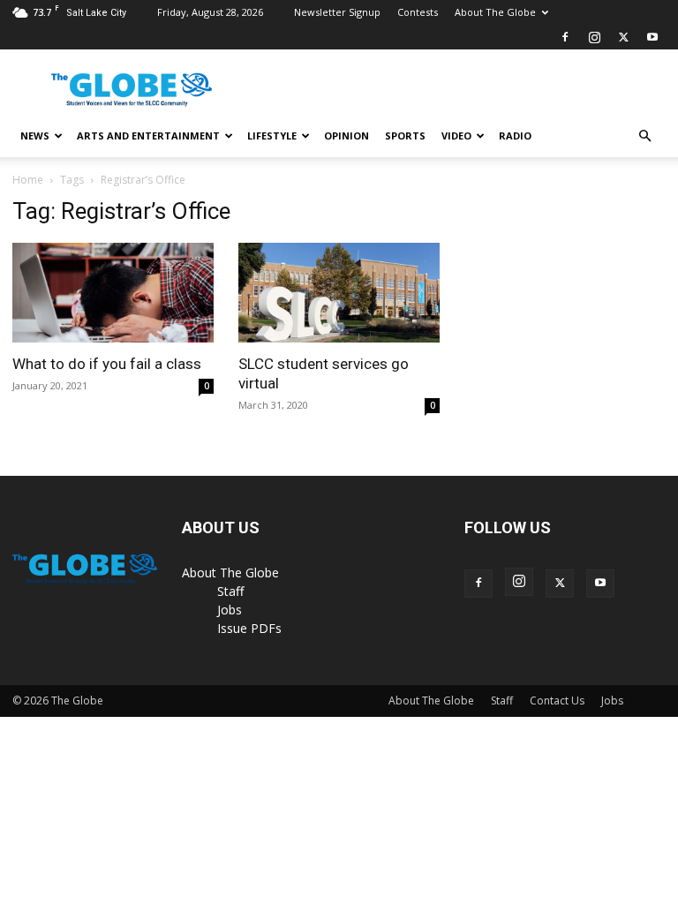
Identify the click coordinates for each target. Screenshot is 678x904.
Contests (417, 12)
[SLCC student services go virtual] (339, 293)
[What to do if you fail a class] (113, 293)
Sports (405, 135)
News (34, 135)
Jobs (229, 609)
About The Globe (495, 12)
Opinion (346, 135)
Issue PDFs (249, 628)
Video (456, 135)
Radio (515, 135)
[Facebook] (565, 37)
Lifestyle (272, 135)
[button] (644, 136)
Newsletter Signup (337, 12)
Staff (230, 591)
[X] (623, 37)
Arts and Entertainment (148, 135)
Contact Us (557, 700)
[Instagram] (594, 37)
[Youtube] (652, 37)
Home (27, 179)
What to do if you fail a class (106, 364)
